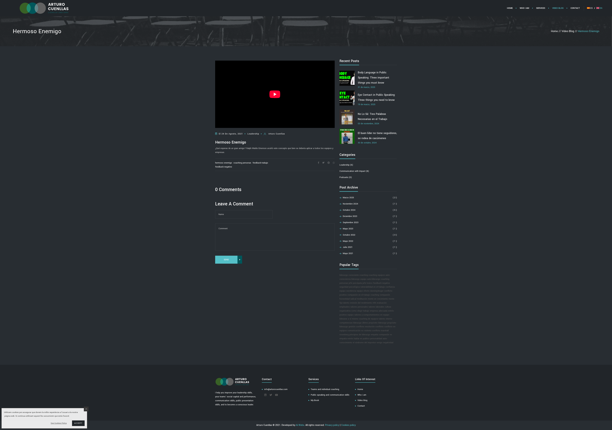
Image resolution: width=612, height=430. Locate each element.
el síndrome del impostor (364, 342)
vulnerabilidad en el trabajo (372, 286)
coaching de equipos (368, 318)
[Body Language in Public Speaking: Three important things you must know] (347, 79)
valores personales (359, 306)
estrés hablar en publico (358, 338)
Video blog (362, 400)
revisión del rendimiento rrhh (363, 302)
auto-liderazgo (373, 279)
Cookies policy (348, 425)
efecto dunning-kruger (373, 290)
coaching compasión (380, 294)
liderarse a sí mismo (348, 318)
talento (346, 302)
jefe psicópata (355, 283)
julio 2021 (347, 247)
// (556, 31)
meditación (362, 298)
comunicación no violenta (359, 330)
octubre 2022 (348, 235)
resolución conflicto (374, 326)
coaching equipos (376, 275)
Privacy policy (332, 425)
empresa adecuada (378, 310)
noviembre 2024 (350, 203)
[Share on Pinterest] (329, 162)
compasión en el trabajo (358, 294)
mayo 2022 (347, 241)
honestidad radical (347, 298)
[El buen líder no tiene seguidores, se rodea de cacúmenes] (347, 137)
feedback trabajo (260, 162)
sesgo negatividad (385, 342)
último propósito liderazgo (374, 322)
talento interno (385, 318)
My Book (315, 400)
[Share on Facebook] (318, 162)
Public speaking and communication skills (330, 394)
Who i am (361, 394)
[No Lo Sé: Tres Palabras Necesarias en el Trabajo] (347, 118)
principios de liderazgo (359, 334)
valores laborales (376, 306)
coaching (363, 275)
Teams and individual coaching (325, 389)
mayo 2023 (347, 228)
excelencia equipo (354, 290)
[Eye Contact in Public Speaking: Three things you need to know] (347, 98)
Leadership (346, 164)
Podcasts (345, 177)
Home (360, 389)
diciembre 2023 (349, 216)
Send (226, 259)
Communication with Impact (354, 171)
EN (601, 8)
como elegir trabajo (360, 310)
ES (592, 8)
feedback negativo (223, 166)
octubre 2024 (348, 210)
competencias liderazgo (350, 322)
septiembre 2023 (350, 222)
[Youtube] (276, 395)
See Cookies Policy (59, 423)
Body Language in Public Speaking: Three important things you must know (373, 78)
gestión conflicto (356, 326)
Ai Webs (300, 425)
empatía (374, 334)
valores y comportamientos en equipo (371, 314)
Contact (361, 405)
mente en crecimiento (378, 298)
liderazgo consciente (349, 275)
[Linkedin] (265, 395)
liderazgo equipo (359, 279)
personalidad (376, 338)
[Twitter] (271, 395)
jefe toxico (367, 283)
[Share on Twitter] (323, 162)
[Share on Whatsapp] (334, 162)
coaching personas (242, 162)
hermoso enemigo (223, 162)
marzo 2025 (348, 197)
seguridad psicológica (349, 286)
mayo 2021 (347, 253)
